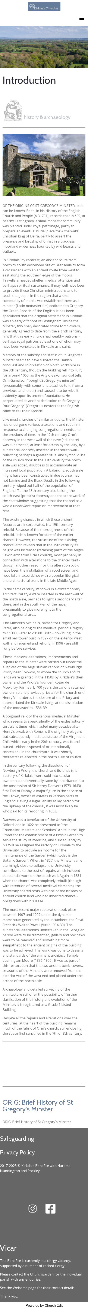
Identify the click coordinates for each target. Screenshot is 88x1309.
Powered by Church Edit (44, 1305)
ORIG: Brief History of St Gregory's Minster (38, 1105)
